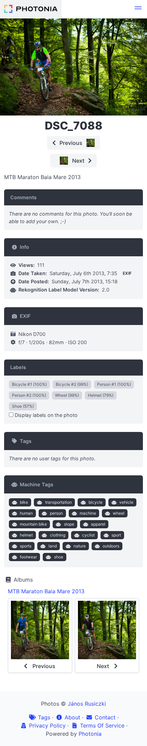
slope (69, 524)
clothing (57, 535)
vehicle (126, 502)
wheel (118, 513)
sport (116, 535)
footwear (28, 556)
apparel (98, 524)
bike (24, 502)
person (56, 513)
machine (88, 513)
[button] (138, 9)
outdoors (111, 545)
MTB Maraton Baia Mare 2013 (46, 591)
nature (80, 545)
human (26, 513)
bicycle (96, 502)
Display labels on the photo (45, 415)
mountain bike (33, 524)
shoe (58, 556)
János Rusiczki (87, 703)
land (53, 545)
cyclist (88, 535)
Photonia (90, 733)
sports (25, 545)
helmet (26, 535)
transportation (58, 502)
